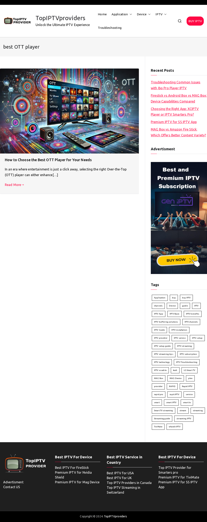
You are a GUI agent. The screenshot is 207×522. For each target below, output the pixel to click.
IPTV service (180, 338)
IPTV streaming (184, 346)
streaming (198, 410)
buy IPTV (186, 298)
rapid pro (158, 394)
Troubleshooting (109, 27)
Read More (13, 185)
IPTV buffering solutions (166, 322)
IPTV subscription (188, 354)
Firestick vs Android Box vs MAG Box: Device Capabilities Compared (179, 98)
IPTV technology (162, 362)
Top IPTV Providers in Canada (129, 483)
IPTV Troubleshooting (186, 362)
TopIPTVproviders (60, 18)
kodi (175, 370)
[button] (130, 14)
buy (174, 298)
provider (158, 386)
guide (185, 306)
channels (158, 306)
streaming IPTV (183, 418)
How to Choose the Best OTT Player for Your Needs (48, 160)
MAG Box (158, 378)
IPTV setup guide (162, 346)
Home (102, 14)
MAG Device (176, 378)
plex (190, 378)
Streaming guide (162, 418)
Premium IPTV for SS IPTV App (174, 122)
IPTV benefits (192, 314)
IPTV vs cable (160, 370)
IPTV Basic (175, 314)
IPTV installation (179, 330)
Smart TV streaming (163, 410)
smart (157, 402)
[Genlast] (179, 217)
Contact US (11, 487)
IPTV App (158, 314)
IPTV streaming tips (163, 354)
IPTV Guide (159, 330)
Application (120, 14)
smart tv (187, 402)
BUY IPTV (195, 21)
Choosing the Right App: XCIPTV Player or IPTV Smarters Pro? (175, 111)
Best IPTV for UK (119, 478)
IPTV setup (197, 338)
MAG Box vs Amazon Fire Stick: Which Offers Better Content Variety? (178, 132)
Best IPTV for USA (120, 473)
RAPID (172, 386)
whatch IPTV (175, 426)
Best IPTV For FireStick (72, 467)
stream (183, 410)
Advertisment (13, 482)
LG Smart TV (189, 370)
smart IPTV (171, 402)
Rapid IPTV (187, 386)
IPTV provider (160, 338)
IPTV (159, 14)
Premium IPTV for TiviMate (178, 477)
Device (142, 14)
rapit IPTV (174, 394)
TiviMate (158, 426)
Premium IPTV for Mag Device (77, 482)
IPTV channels (191, 322)
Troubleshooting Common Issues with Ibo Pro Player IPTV (175, 85)
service (189, 394)
